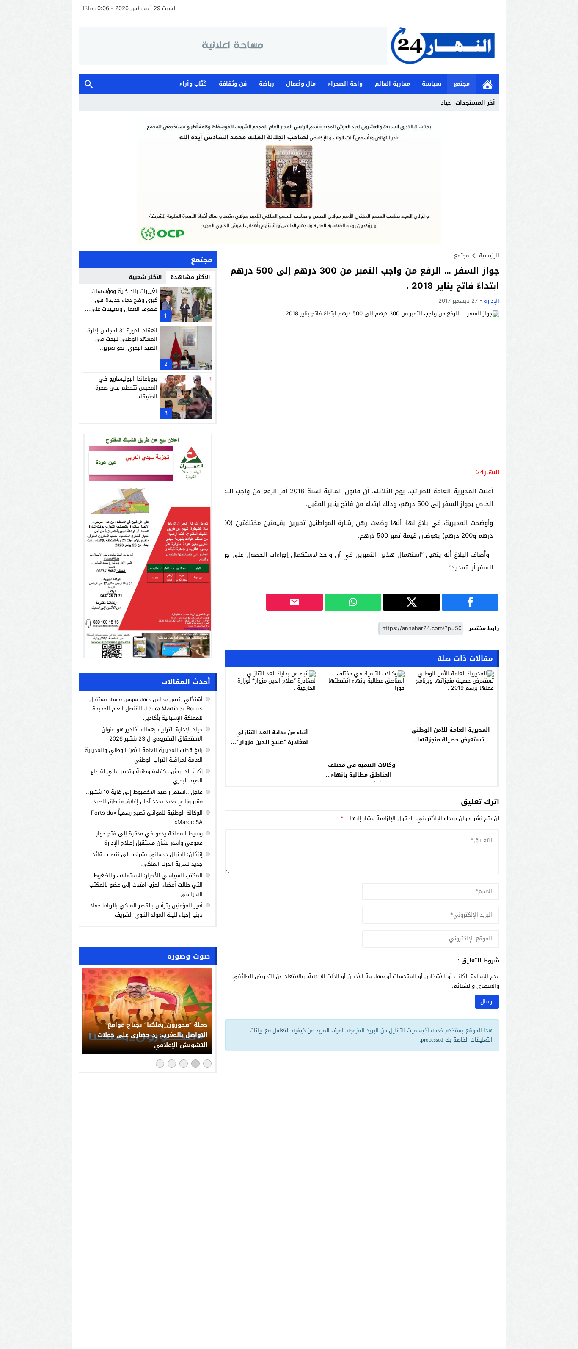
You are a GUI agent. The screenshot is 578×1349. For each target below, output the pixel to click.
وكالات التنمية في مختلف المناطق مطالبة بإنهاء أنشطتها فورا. (361, 775)
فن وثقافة (233, 83)
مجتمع (462, 83)
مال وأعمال (301, 83)
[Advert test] (147, 546)
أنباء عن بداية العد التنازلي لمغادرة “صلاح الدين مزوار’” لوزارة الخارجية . (272, 742)
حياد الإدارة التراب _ (428, 102)
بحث (89, 84)
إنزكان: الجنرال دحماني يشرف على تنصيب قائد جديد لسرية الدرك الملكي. (147, 859)
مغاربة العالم (392, 83)
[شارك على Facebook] (470, 602)
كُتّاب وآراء (193, 83)
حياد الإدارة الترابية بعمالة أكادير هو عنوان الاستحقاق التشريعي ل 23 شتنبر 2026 (152, 734)
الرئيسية (487, 84)
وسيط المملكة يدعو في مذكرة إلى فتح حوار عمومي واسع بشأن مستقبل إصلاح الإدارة (149, 838)
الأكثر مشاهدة (190, 277)
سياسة (431, 83)
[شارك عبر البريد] (294, 602)
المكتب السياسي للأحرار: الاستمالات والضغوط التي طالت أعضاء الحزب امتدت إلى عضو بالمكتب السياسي (146, 884)
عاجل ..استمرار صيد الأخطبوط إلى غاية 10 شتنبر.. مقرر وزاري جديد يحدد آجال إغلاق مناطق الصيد (144, 797)
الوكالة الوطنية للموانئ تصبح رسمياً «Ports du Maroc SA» (147, 817)
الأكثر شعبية (145, 277)
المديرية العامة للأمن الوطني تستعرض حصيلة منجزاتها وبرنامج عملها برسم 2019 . (450, 739)
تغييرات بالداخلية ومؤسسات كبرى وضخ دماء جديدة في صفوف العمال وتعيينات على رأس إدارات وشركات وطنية (123, 304)
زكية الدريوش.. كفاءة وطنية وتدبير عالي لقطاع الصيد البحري (147, 776)
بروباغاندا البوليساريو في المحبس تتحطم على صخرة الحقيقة (126, 387)
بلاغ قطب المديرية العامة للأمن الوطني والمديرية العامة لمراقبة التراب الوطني (144, 755)
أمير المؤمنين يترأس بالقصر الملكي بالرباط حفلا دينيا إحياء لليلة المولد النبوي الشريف (147, 910)
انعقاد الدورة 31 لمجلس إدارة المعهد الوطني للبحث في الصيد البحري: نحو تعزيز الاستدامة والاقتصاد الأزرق (122, 343)
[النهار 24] (443, 45)
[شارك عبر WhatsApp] (353, 602)
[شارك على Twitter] (411, 602)
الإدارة (491, 301)
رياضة (266, 83)
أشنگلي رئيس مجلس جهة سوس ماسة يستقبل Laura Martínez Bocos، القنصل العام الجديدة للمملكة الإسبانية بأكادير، (146, 708)
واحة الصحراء (345, 83)
